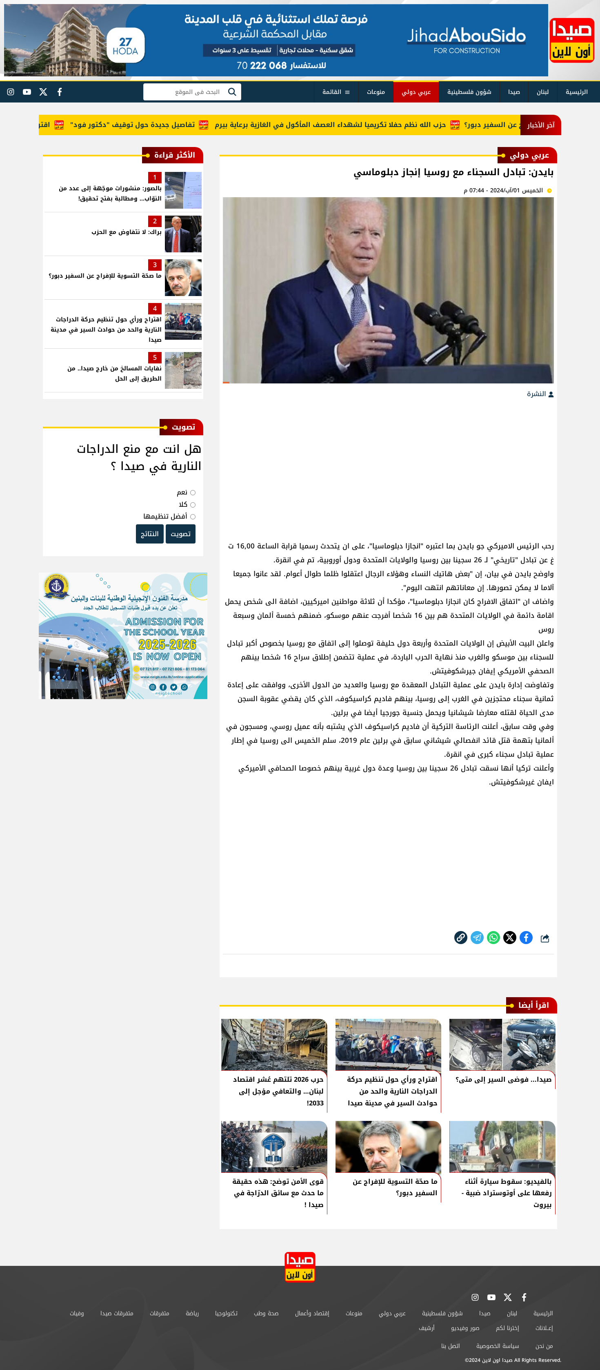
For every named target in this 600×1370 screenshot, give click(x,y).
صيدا (514, 92)
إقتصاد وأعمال (312, 1313)
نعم (182, 492)
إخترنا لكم (507, 1328)
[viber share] (477, 937)
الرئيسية (577, 92)
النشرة (537, 394)
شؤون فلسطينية (469, 92)
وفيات (77, 1313)
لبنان (543, 92)
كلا (183, 504)
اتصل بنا (450, 1346)
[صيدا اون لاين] (572, 40)
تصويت (181, 534)
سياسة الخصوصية (497, 1346)
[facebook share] (526, 937)
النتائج (150, 534)
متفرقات (159, 1313)
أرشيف (427, 1328)
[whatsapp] (460, 937)
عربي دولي (416, 92)
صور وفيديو (465, 1328)
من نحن (544, 1346)
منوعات (376, 92)
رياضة (192, 1313)
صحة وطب (266, 1313)
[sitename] (300, 1267)
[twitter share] (509, 937)
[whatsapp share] (493, 937)
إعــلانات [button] (544, 1328)
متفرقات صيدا (116, 1313)
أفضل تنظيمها (165, 516)
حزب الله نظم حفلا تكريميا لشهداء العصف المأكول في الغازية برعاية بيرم (356, 124)
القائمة (331, 92)
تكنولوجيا (226, 1313)
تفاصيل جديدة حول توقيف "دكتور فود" (158, 124)
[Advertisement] (388, 465)
